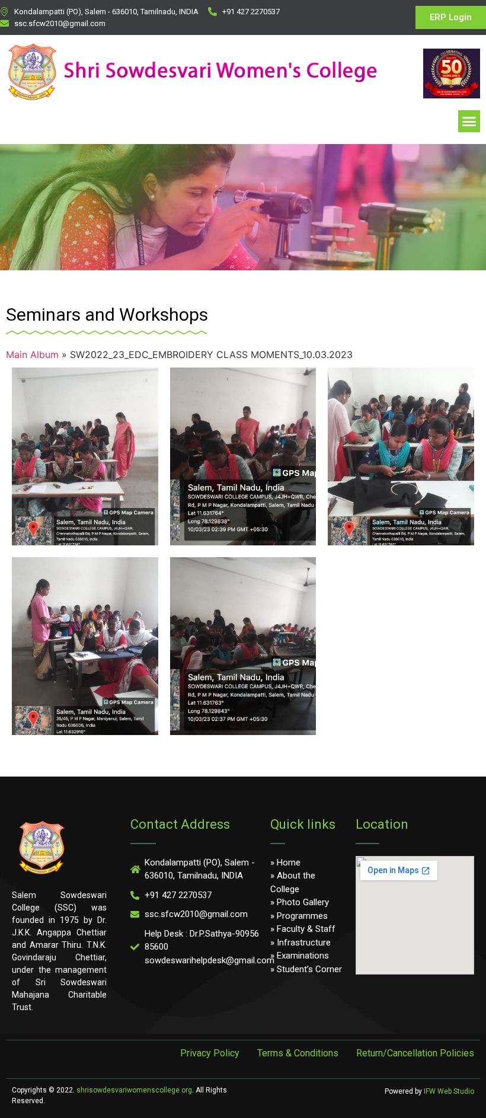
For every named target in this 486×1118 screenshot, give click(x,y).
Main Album (32, 354)
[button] (469, 121)
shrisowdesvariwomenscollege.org (134, 1090)
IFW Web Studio (449, 1091)
